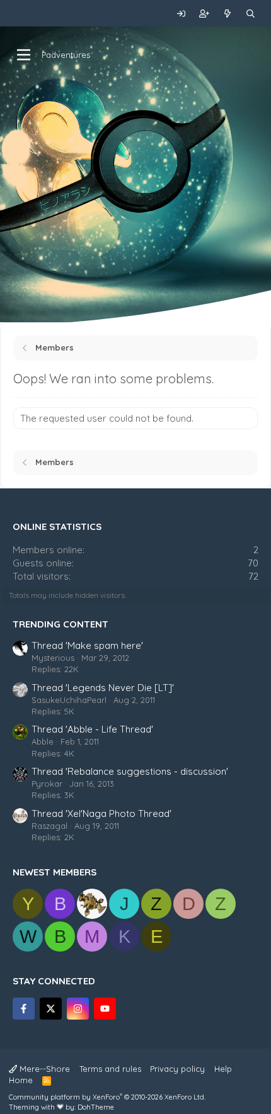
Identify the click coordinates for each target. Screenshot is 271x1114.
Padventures (66, 55)
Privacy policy (177, 1069)
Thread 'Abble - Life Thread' (92, 729)
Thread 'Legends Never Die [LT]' (103, 688)
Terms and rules (110, 1069)
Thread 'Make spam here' (87, 645)
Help (223, 1069)
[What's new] (227, 13)
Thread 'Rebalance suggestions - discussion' (130, 771)
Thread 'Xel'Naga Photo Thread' (101, 813)
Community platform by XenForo (107, 1097)
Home (21, 1080)
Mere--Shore (43, 1069)
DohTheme (96, 1107)
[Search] (250, 13)
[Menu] (23, 54)
